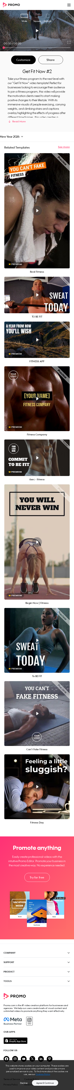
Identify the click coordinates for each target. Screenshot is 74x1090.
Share (51, 60)
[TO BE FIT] (37, 295)
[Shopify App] (37, 1040)
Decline (24, 1083)
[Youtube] (24, 1059)
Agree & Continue (45, 1083)
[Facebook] (13, 1021)
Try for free (37, 877)
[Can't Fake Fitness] (37, 713)
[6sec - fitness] (37, 457)
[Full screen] (69, 42)
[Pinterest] (49, 1059)
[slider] (4, 47)
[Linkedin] (41, 1059)
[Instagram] (29, 1021)
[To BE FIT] (37, 640)
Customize (23, 60)
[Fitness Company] (37, 398)
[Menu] (69, 5)
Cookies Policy (43, 1074)
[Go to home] (12, 5)
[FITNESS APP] (37, 340)
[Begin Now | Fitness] (37, 542)
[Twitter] (32, 1059)
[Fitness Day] (37, 786)
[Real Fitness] (37, 210)
